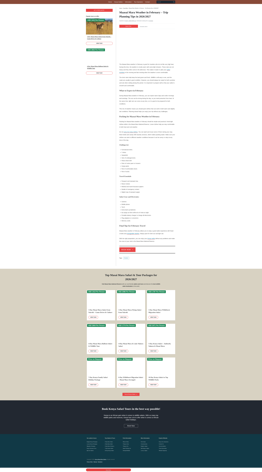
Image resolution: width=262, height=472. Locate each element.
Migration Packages (91, 446)
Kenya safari (151, 238)
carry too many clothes (131, 132)
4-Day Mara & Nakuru (109, 446)
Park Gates (143, 441)
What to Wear (126, 441)
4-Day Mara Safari (109, 444)
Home (110, 2)
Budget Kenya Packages (92, 441)
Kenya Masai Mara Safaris (100, 459)
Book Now (108, 470)
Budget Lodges (144, 446)
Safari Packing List (127, 448)
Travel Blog (125, 8)
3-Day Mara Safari (109, 441)
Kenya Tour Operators (163, 441)
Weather (126, 258)
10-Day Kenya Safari (109, 450)
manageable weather (133, 233)
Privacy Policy (90, 461)
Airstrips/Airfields (126, 450)
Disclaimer (100, 461)
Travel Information (163, 448)
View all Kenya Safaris (130, 394)
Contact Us (161, 444)
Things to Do (125, 446)
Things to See (126, 444)
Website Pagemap (163, 450)
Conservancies (144, 444)
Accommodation (162, 446)
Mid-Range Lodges (145, 448)
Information (128, 2)
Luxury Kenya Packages (92, 444)
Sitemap (95, 461)
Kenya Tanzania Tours (91, 448)
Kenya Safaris (118, 2)
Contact (147, 2)
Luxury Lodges (144, 450)
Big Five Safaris (90, 450)
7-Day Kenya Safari (109, 448)
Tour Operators (138, 2)
